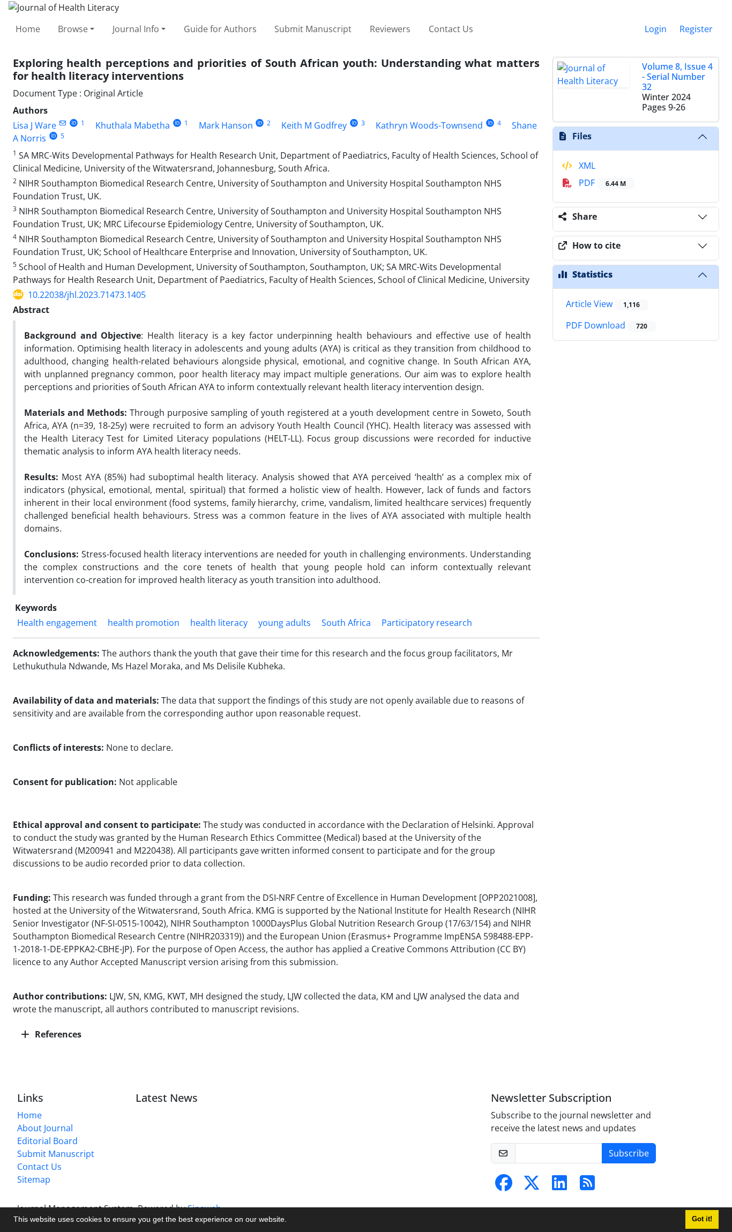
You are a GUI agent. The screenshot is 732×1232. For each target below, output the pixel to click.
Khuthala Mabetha (132, 125)
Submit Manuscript (313, 29)
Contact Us (451, 29)
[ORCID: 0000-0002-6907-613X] (260, 123)
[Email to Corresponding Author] (62, 123)
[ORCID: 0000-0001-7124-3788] (53, 135)
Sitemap (33, 1179)
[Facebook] (504, 1186)
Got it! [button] (702, 1219)
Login (656, 29)
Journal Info (136, 29)
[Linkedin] (559, 1186)
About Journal (45, 1128)
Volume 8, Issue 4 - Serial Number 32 (677, 77)
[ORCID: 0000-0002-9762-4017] (74, 123)
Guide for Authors (220, 29)
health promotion (144, 623)
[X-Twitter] (531, 1186)
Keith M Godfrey (314, 125)
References (57, 1034)
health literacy (219, 623)
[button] (290, 1220)
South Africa (346, 623)
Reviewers (390, 29)
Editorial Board (47, 1141)
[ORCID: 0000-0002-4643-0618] (354, 123)
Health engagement (57, 623)
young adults (284, 623)
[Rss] (587, 1186)
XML (586, 165)
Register (696, 29)
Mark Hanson (226, 125)
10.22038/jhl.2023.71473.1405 (87, 295)
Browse (73, 29)
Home (28, 29)
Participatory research (427, 623)
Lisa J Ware (34, 125)
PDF (601, 183)
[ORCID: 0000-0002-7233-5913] (177, 123)
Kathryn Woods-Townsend (429, 125)
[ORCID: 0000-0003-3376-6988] (490, 123)
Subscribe (629, 1153)
